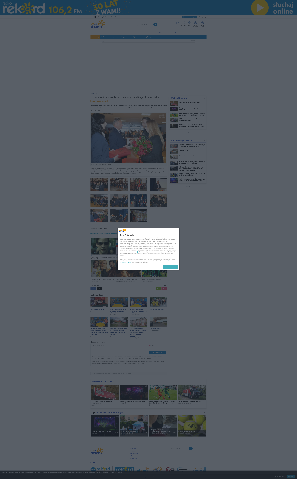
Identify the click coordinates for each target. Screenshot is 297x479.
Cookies (129, 262)
